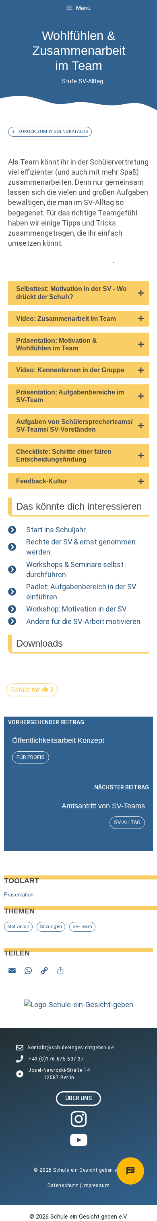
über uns (78, 1098)
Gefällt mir (32, 690)
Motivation (18, 926)
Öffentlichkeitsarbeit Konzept (58, 740)
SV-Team (82, 926)
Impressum (96, 1185)
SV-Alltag (91, 81)
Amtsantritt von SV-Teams (103, 806)
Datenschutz (64, 1185)
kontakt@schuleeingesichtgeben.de (71, 1047)
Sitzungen (51, 926)
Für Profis (31, 757)
